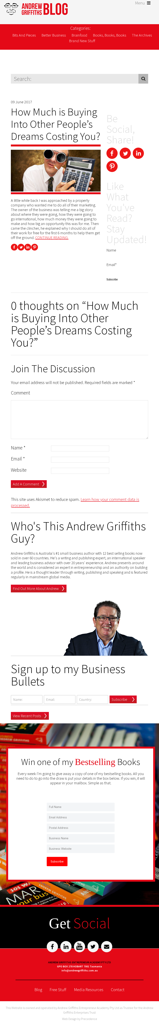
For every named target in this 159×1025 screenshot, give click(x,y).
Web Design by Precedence (79, 1019)
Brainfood (79, 35)
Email (18, 459)
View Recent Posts (27, 715)
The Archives (142, 35)
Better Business (53, 35)
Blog (38, 989)
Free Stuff (58, 989)
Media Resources (88, 989)
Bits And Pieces (24, 35)
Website (19, 470)
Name (18, 448)
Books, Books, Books (109, 35)
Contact (117, 989)
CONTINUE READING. (51, 237)
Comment (20, 393)
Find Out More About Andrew (36, 588)
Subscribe (119, 699)
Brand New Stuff (82, 40)
